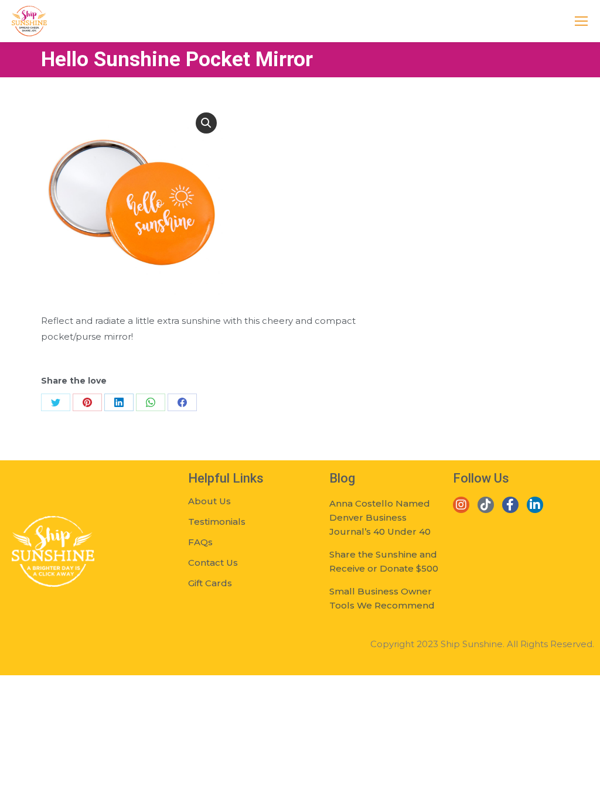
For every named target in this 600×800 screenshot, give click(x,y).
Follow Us (481, 478)
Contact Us (213, 562)
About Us (209, 501)
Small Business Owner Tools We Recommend (382, 598)
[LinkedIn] (119, 402)
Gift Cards (210, 583)
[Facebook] (182, 402)
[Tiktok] (486, 505)
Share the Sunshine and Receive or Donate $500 (383, 561)
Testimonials (217, 521)
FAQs (200, 542)
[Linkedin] (535, 505)
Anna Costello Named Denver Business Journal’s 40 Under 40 (380, 517)
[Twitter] (55, 402)
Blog (342, 478)
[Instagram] (461, 505)
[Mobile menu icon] (581, 21)
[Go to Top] (582, 782)
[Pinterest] (87, 402)
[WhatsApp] (150, 402)
